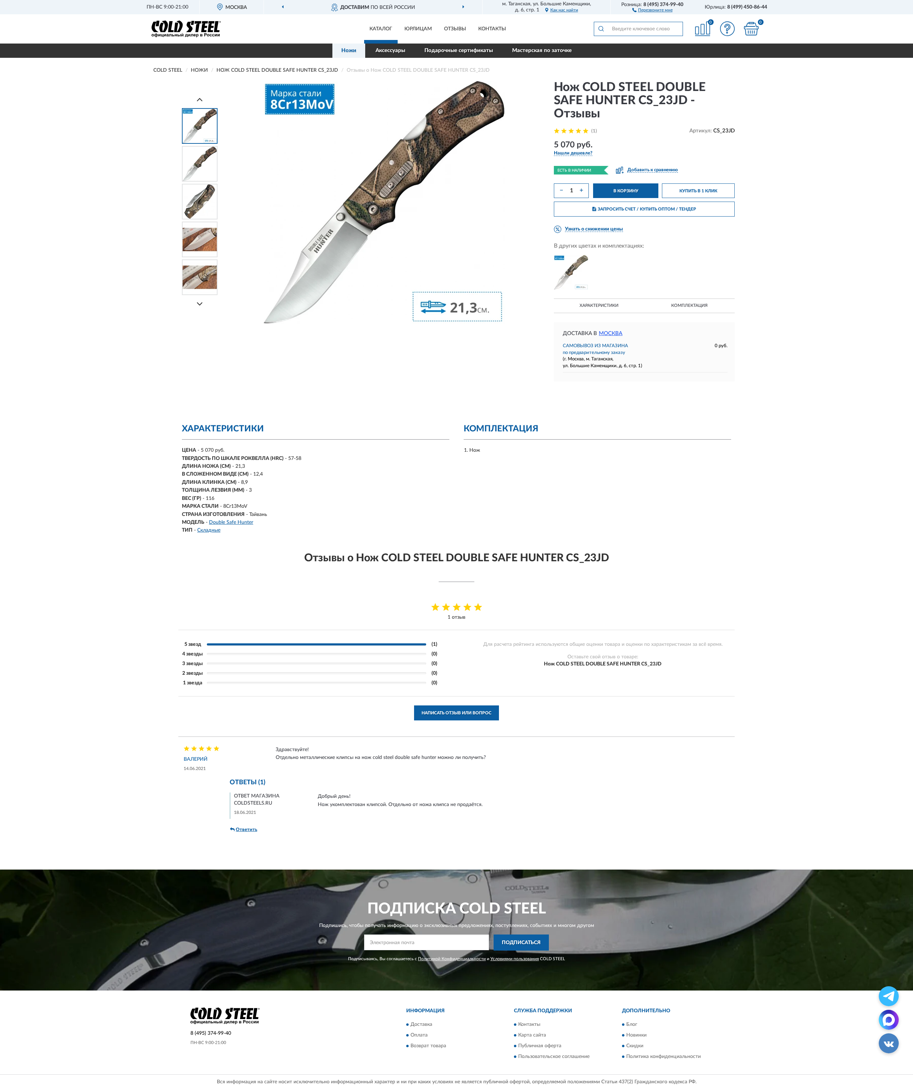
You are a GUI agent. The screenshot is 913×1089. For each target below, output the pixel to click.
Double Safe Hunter (231, 522)
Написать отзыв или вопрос (456, 713)
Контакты (492, 28)
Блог (631, 1024)
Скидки (634, 1046)
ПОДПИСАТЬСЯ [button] (521, 942)
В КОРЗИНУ (625, 191)
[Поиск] (601, 29)
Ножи (348, 50)
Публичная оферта (539, 1046)
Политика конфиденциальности (663, 1056)
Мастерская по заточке (542, 50)
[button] (652, 9)
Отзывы (455, 28)
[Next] (200, 303)
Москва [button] (610, 333)
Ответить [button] (246, 829)
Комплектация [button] (689, 305)
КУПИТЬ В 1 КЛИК (698, 191)
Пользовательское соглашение (554, 1056)
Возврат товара (428, 1046)
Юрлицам (418, 28)
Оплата (419, 1035)
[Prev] (200, 99)
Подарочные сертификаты (458, 50)
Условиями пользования (514, 959)
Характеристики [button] (599, 305)
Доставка (421, 1024)
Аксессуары (390, 50)
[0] (751, 28)
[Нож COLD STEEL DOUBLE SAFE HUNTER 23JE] (571, 272)
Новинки (636, 1035)
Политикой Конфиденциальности (452, 959)
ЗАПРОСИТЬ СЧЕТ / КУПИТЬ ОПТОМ (647, 209)
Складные (208, 530)
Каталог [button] (380, 28)
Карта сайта (532, 1035)
